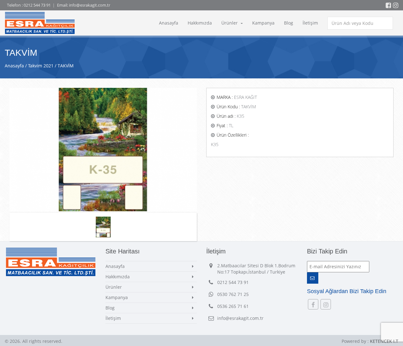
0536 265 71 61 (233, 306)
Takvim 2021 (41, 66)
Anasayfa (168, 23)
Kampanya (263, 23)
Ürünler (230, 23)
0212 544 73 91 (37, 5)
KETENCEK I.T (384, 341)
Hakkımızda (200, 23)
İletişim (310, 23)
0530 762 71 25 (233, 294)
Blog (288, 23)
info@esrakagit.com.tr (89, 5)
